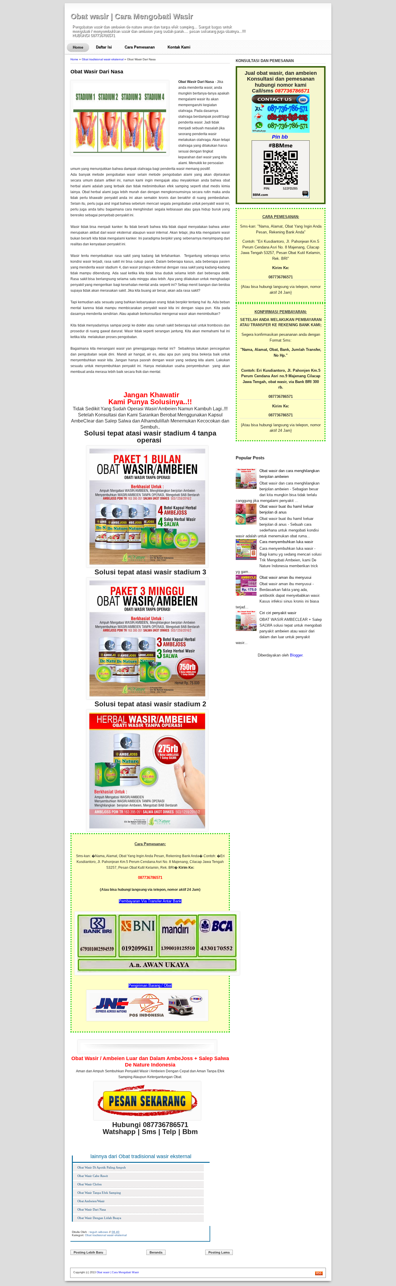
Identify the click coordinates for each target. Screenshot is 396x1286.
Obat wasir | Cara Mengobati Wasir (131, 16)
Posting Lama (219, 1252)
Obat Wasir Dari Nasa (96, 72)
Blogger (296, 655)
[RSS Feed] (319, 1274)
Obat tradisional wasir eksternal (102, 59)
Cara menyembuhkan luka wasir (286, 542)
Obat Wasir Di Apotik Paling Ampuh (101, 1167)
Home (78, 47)
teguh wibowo (99, 1232)
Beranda (156, 1252)
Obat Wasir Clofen (89, 1184)
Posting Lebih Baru (88, 1252)
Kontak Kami (179, 47)
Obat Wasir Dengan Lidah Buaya (99, 1218)
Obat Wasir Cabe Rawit (92, 1176)
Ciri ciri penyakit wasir (277, 613)
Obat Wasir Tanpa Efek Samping (99, 1192)
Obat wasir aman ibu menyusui (285, 577)
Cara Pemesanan (140, 47)
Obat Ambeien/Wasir (91, 1201)
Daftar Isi (104, 47)
